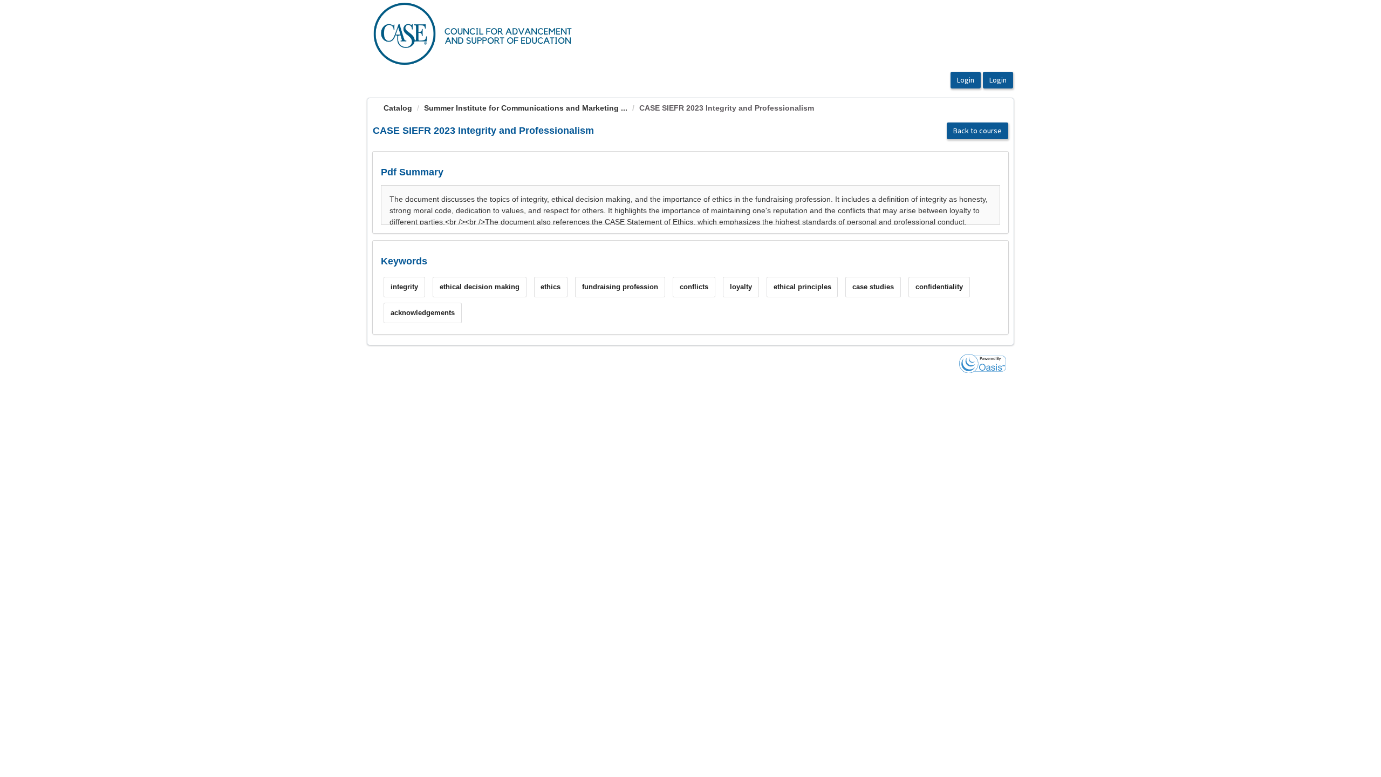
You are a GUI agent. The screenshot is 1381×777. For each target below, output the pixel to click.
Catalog (398, 108)
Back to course (977, 130)
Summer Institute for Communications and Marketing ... (525, 108)
